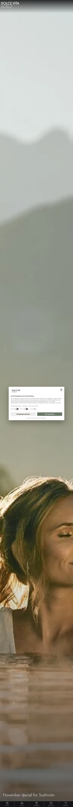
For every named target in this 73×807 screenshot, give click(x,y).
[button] (22, 803)
